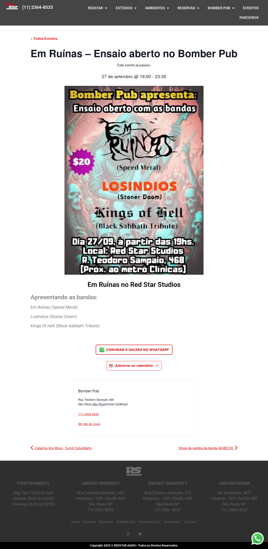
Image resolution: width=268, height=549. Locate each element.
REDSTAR (95, 8)
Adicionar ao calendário (134, 365)
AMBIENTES (155, 8)
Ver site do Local (89, 424)
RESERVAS (186, 8)
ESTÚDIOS (124, 8)
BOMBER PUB (219, 8)
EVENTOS (251, 8)
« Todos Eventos (44, 38)
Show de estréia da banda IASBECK (206, 448)
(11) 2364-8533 (37, 7)
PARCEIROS (249, 17)
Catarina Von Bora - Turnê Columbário (63, 448)
